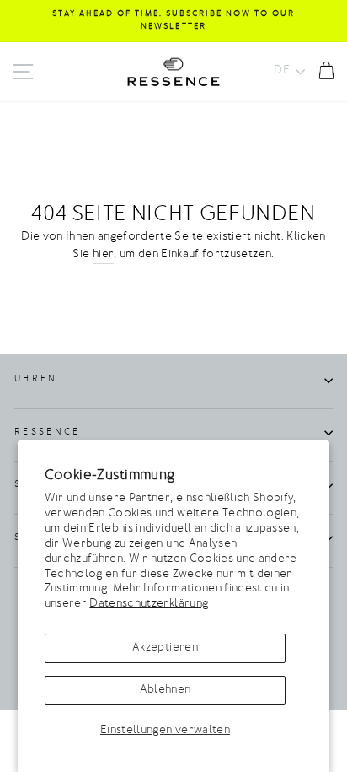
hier (103, 255)
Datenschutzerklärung (148, 604)
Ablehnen (165, 690)
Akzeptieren (165, 648)
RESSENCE (47, 432)
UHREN (36, 379)
